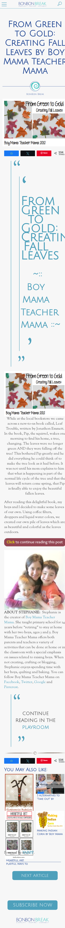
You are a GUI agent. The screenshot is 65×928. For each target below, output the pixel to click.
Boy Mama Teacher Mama (29, 620)
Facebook (11, 682)
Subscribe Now (32, 905)
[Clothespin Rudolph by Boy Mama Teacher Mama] (19, 791)
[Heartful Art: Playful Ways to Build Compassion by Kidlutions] (19, 828)
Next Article (35, 875)
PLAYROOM (35, 727)
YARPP (28, 852)
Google (40, 682)
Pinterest (11, 687)
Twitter (26, 682)
